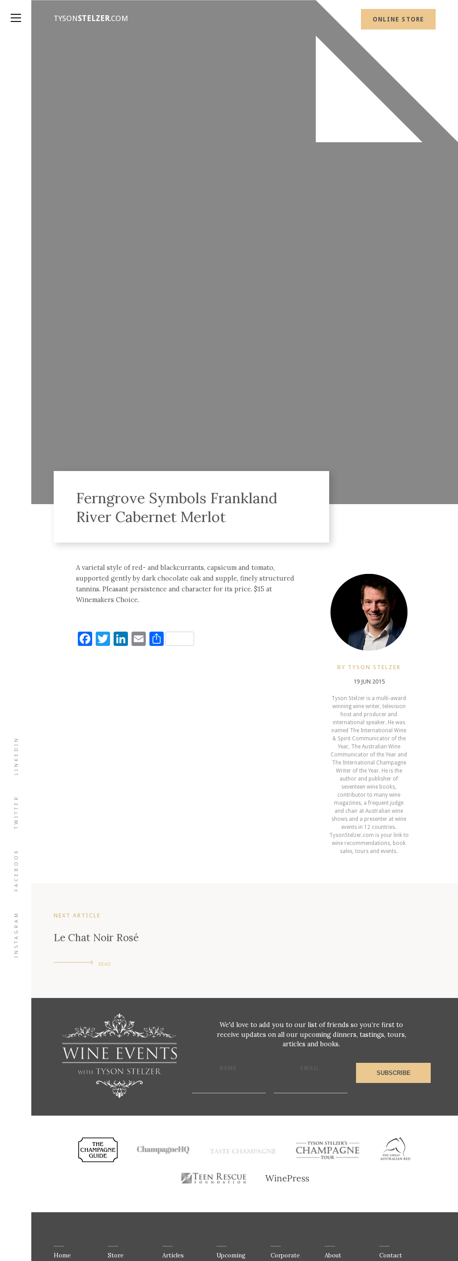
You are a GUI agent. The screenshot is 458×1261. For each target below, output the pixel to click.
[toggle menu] (15, 9)
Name (228, 1068)
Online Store (398, 19)
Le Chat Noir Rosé (96, 937)
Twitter (16, 812)
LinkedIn (16, 755)
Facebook (16, 870)
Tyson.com (91, 18)
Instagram (16, 934)
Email (310, 1068)
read (104, 964)
